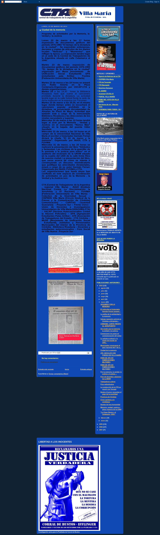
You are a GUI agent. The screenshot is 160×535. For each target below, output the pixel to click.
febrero (104, 418)
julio (103, 291)
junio (103, 294)
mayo (103, 296)
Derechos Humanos (106, 88)
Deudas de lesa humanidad (110, 404)
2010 (101, 286)
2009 (101, 424)
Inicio (67, 369)
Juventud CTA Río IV (106, 94)
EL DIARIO (102, 91)
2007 (101, 430)
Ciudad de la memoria (108, 350)
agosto (103, 288)
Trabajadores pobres (107, 382)
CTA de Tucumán (105, 82)
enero (103, 421)
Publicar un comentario (49, 362)
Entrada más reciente (46, 369)
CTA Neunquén (104, 85)
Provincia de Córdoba (108, 397)
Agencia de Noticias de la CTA (109, 76)
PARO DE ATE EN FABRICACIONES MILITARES (107, 360)
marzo (103, 302)
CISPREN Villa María (106, 79)
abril (103, 299)
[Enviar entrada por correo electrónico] (88, 353)
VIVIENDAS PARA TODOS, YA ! (110, 109)
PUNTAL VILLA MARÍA (107, 97)
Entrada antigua (86, 369)
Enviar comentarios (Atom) (58, 374)
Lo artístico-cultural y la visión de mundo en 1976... (109, 341)
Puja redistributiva (107, 384)
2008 (101, 427)
